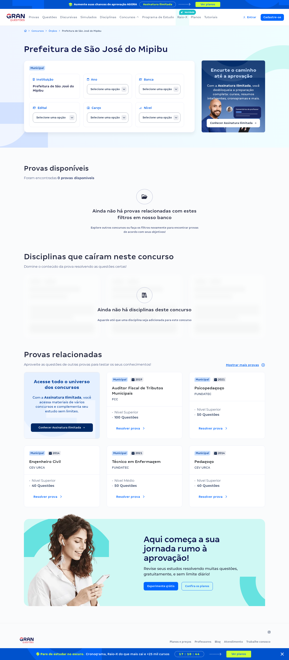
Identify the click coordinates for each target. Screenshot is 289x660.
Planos (196, 17)
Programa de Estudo (158, 17)
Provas (34, 17)
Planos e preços (180, 641)
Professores (203, 641)
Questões (49, 17)
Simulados (88, 17)
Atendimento (233, 641)
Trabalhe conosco (258, 641)
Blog (218, 641)
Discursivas (68, 17)
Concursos (127, 17)
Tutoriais (210, 17)
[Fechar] (282, 654)
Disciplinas (108, 17)
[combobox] (107, 89)
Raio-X (182, 15)
